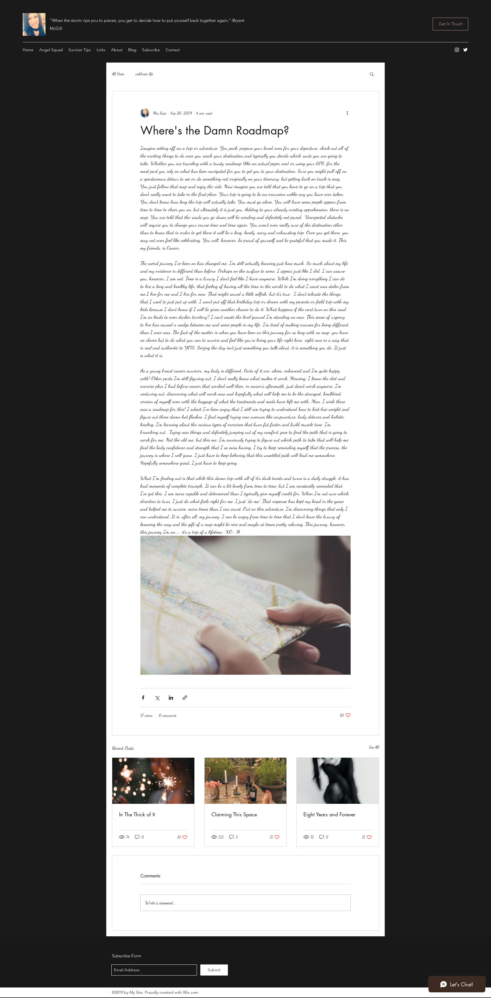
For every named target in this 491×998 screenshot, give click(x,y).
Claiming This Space (234, 814)
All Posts (118, 73)
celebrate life (144, 73)
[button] (372, 74)
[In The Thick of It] (153, 781)
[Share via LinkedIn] (171, 697)
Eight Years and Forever (329, 814)
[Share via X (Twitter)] (157, 697)
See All (374, 747)
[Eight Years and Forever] (338, 781)
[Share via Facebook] (143, 697)
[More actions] (347, 112)
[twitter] (465, 50)
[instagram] (457, 50)
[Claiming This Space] (246, 781)
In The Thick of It (137, 814)
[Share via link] (185, 697)
